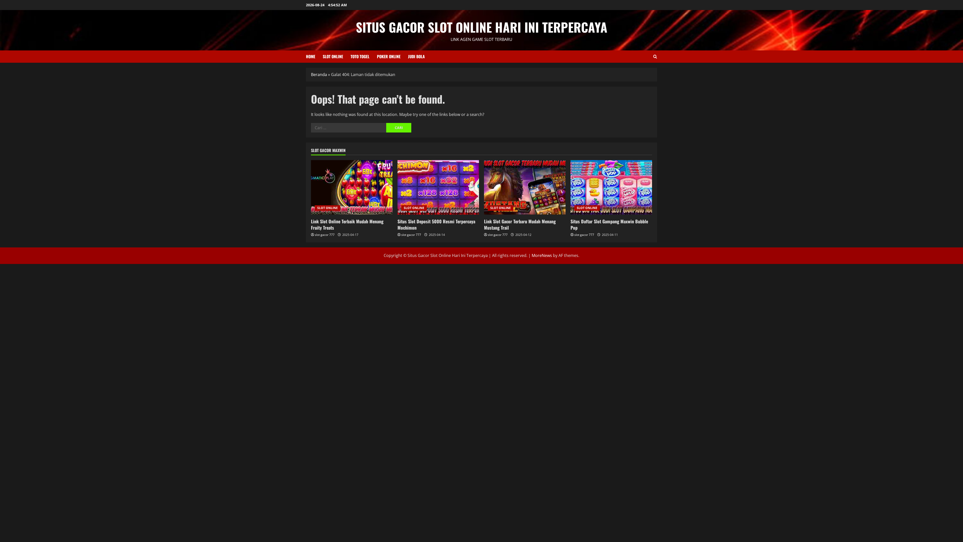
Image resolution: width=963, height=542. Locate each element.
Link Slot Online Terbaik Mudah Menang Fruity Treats (347, 224)
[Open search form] (655, 56)
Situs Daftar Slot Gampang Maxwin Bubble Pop (609, 224)
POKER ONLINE (388, 56)
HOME (310, 56)
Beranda (319, 74)
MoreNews (542, 255)
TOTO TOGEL (360, 56)
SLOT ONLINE (333, 56)
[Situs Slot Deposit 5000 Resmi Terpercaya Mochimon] (438, 187)
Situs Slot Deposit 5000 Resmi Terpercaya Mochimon (436, 224)
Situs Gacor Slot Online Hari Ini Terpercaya (481, 27)
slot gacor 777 (325, 235)
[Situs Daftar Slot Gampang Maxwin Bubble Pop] (611, 187)
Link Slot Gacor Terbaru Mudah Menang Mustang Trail (520, 224)
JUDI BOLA (416, 56)
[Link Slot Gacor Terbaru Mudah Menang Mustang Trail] (525, 187)
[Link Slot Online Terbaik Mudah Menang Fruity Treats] (351, 187)
